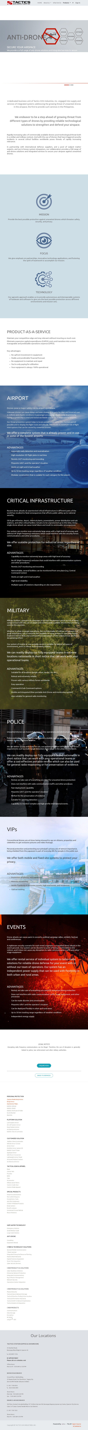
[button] (72, 3)
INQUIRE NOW (44, 1065)
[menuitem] (40, 3)
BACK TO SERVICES (44, 1075)
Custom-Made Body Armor (15, 1099)
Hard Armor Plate (12, 1104)
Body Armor (10, 1101)
